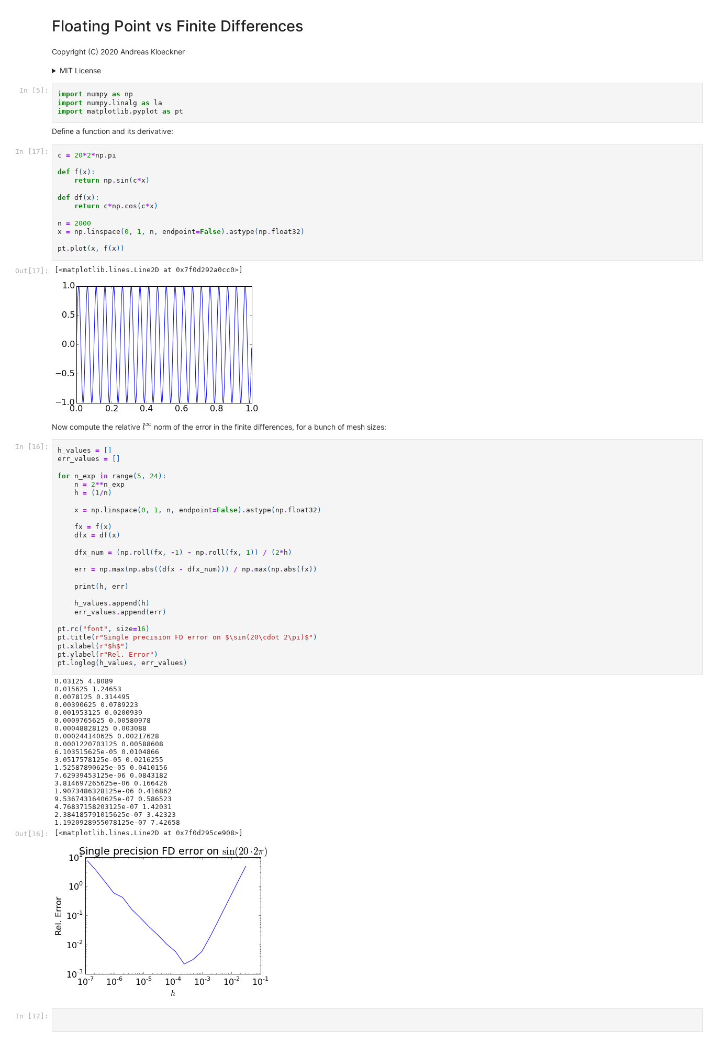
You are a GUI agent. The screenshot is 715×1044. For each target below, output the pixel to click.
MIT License (80, 70)
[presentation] (147, 426)
